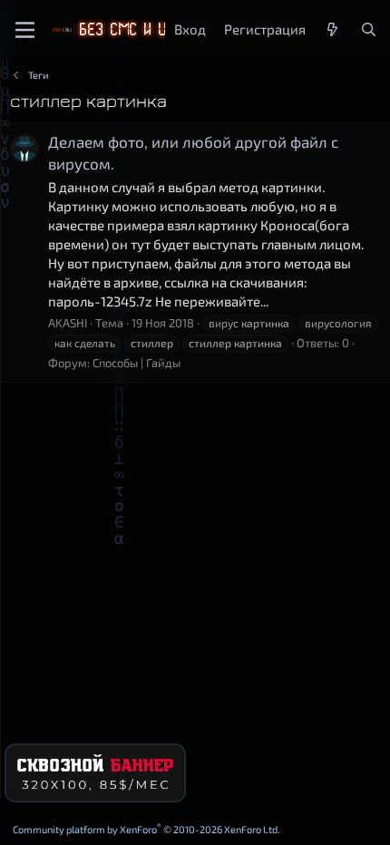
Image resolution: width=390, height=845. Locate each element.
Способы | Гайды (136, 362)
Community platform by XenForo (146, 829)
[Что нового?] (332, 29)
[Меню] (25, 30)
